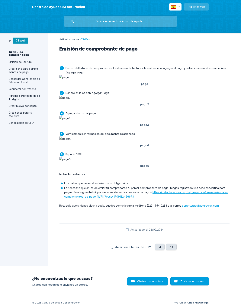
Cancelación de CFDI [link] (21, 122)
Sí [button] (160, 246)
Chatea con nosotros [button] (150, 281)
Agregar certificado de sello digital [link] (25, 97)
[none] (58, 7)
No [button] (171, 246)
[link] (18, 40)
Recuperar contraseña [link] (22, 89)
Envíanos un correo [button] (192, 281)
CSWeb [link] (85, 39)
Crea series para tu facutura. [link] (20, 114)
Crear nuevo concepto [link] (23, 105)
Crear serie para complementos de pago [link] (24, 70)
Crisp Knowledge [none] (197, 302)
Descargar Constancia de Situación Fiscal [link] (24, 80)
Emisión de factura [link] (20, 61)
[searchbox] (120, 21)
